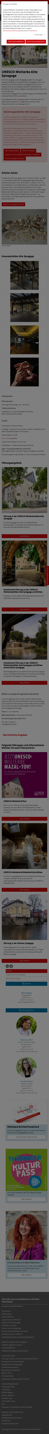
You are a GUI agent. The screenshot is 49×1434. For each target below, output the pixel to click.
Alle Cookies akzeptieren (36, 42)
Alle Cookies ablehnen (16, 42)
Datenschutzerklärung (11, 31)
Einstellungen (38, 35)
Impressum (33, 31)
